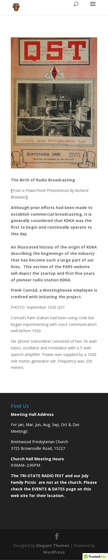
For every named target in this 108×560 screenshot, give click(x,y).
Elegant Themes (52, 545)
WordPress (54, 552)
